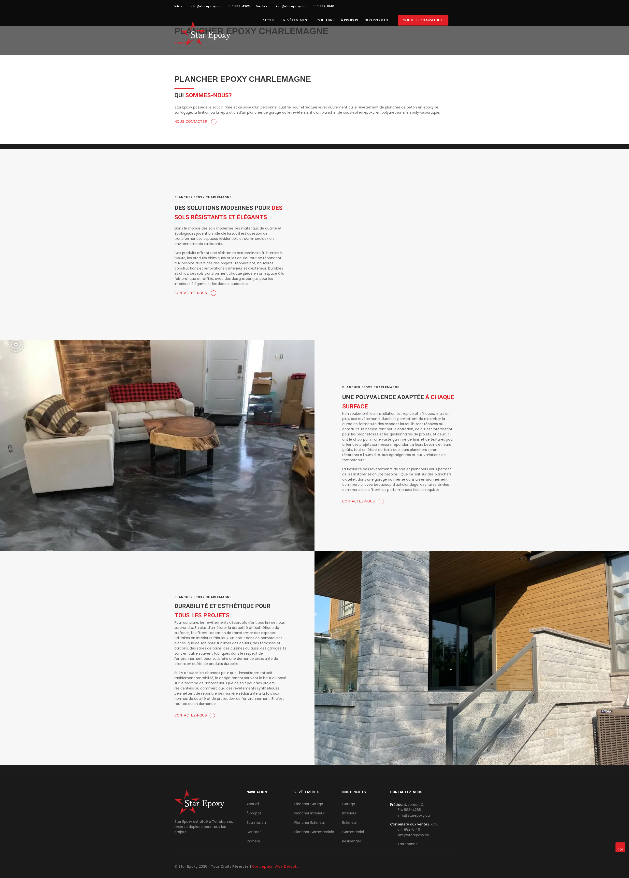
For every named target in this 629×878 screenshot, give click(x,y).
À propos (349, 20)
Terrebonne (408, 843)
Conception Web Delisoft (275, 866)
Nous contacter (191, 121)
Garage (348, 803)
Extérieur (349, 822)
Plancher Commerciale (314, 831)
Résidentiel (351, 841)
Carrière (253, 841)
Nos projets (376, 20)
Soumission (256, 822)
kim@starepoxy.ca (291, 6)
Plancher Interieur (309, 813)
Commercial (353, 831)
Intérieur (349, 813)
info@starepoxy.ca (206, 6)
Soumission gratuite (423, 20)
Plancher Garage (308, 803)
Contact (253, 831)
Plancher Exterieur (309, 822)
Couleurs (325, 20)
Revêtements (295, 20)
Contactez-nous (191, 293)
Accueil (269, 20)
